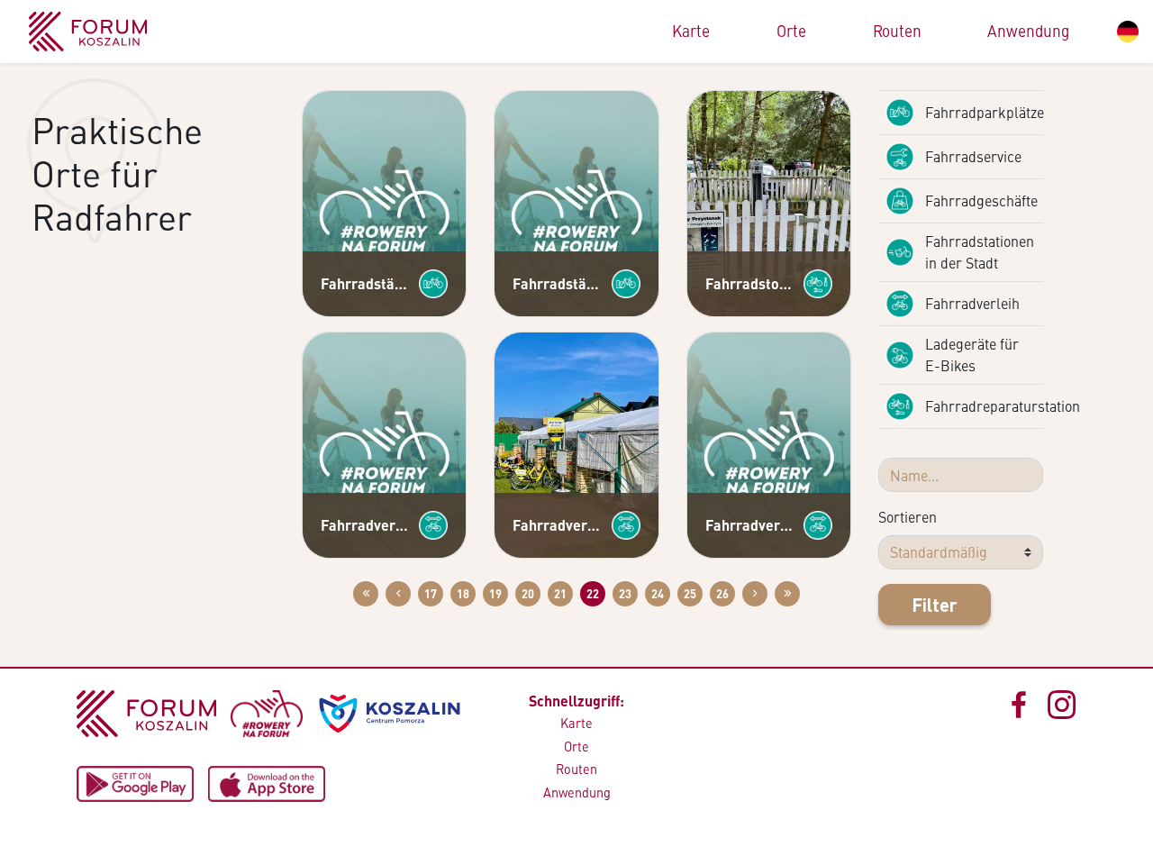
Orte (791, 31)
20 (528, 594)
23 (625, 594)
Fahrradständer (366, 283)
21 (560, 594)
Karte (691, 31)
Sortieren (907, 516)
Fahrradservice (973, 156)
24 (657, 594)
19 (495, 594)
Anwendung (1028, 31)
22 (592, 594)
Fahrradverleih (366, 524)
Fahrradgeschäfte (981, 200)
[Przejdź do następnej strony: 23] (754, 593)
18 (463, 594)
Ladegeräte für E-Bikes (972, 354)
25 (690, 594)
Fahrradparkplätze (984, 112)
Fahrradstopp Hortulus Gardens (750, 283)
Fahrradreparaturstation (984, 405)
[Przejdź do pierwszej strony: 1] (365, 593)
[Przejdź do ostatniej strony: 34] (787, 593)
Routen (897, 31)
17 (430, 594)
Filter (935, 604)
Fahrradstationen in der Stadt (979, 252)
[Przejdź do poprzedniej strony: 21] (398, 593)
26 (722, 594)
